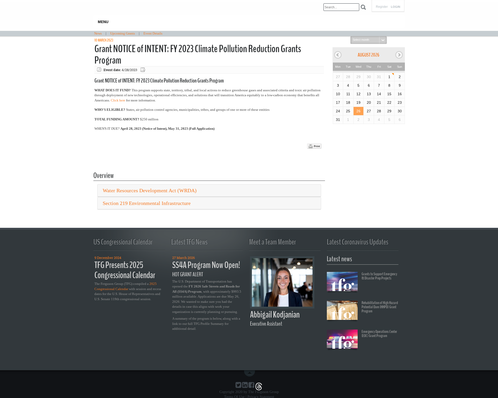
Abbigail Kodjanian (275, 314)
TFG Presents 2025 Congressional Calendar (124, 270)
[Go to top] (250, 373)
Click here (118, 100)
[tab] (209, 190)
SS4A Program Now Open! (206, 265)
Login (395, 6)
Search (363, 7)
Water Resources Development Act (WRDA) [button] (150, 190)
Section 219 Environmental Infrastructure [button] (147, 203)
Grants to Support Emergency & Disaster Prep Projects (379, 276)
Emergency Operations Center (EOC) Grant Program (379, 334)
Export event (143, 69)
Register (382, 6)
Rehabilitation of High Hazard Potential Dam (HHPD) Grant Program (380, 307)
